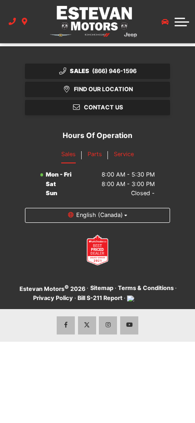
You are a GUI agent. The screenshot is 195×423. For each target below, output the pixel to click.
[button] (182, 21)
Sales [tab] (68, 154)
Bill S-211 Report (100, 298)
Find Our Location (103, 89)
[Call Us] (12, 21)
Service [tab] (124, 154)
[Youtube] (129, 325)
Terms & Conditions (146, 288)
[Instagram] (108, 325)
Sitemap (101, 288)
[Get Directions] (24, 21)
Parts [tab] (95, 154)
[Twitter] (87, 325)
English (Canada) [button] (99, 215)
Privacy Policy (53, 298)
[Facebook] (66, 325)
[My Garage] (165, 21)
